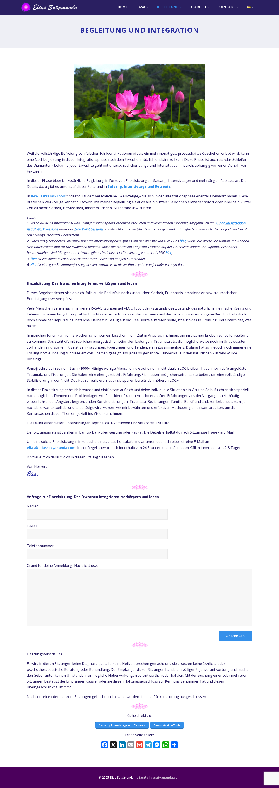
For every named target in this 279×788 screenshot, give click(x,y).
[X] (113, 745)
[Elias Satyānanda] (52, 13)
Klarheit (198, 7)
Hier (33, 264)
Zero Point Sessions (89, 229)
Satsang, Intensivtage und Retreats (139, 186)
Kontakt (227, 7)
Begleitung (168, 7)
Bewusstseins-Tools (48, 196)
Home (123, 7)
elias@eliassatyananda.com (51, 447)
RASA (140, 7)
